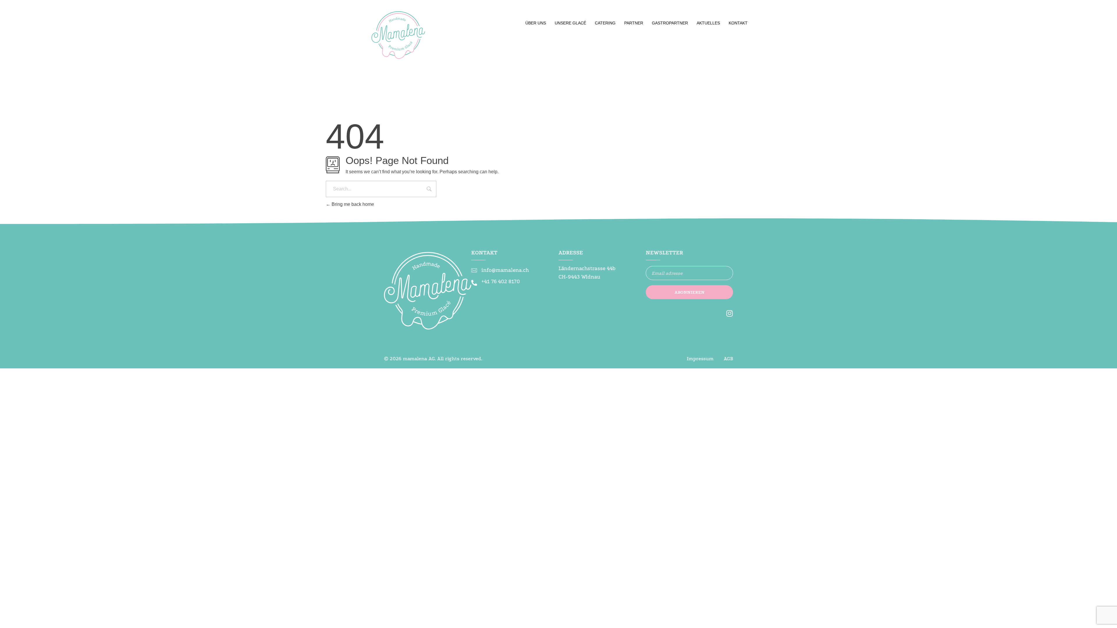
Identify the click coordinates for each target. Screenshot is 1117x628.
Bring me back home (352, 204)
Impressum (700, 358)
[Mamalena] (398, 38)
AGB (728, 358)
